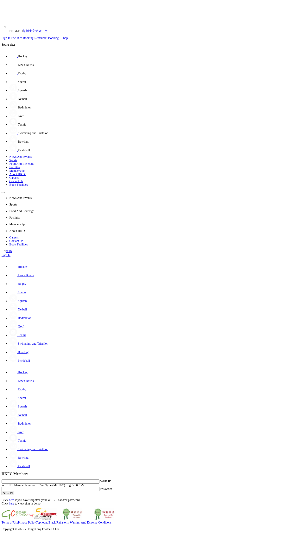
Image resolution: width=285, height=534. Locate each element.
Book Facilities (18, 184)
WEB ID (105, 481)
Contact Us (16, 181)
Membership (17, 170)
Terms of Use (10, 522)
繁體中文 (29, 31)
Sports (13, 160)
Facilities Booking (22, 38)
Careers (14, 177)
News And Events (20, 156)
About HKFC (17, 174)
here (11, 500)
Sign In (6, 38)
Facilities (14, 167)
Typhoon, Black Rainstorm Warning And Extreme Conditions (73, 522)
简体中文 (41, 31)
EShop (64, 38)
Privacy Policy (27, 522)
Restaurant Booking (46, 38)
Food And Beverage (21, 163)
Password (106, 489)
